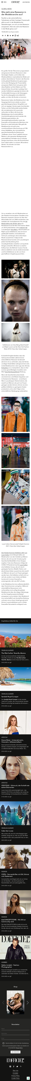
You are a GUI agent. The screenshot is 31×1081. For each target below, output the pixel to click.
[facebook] (5, 35)
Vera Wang (14, 229)
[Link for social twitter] (17, 1067)
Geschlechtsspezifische (12, 372)
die (26, 227)
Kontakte (15, 1073)
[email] (2, 35)
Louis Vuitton (24, 565)
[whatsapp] (15, 35)
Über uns (15, 1070)
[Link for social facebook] (14, 1067)
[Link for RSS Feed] (21, 1066)
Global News (6, 9)
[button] (28, 1002)
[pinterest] (8, 35)
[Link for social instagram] (10, 1067)
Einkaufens (4, 368)
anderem (22, 227)
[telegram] (18, 35)
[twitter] (13, 35)
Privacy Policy (19, 1048)
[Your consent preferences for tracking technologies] (28, 1078)
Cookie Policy (15, 1078)
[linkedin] (10, 35)
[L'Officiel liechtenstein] (15, 2)
